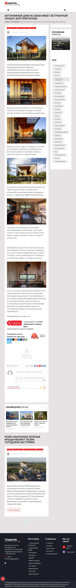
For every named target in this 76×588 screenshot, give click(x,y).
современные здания (61, 132)
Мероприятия (33, 568)
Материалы (33, 552)
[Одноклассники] (16, 339)
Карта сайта (50, 548)
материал (58, 129)
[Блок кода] (34, 378)
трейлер (57, 119)
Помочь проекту (42, 335)
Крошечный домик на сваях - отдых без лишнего (40, 423)
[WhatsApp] (26, 339)
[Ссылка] (37, 378)
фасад (57, 158)
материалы (58, 142)
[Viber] (24, 339)
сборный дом (59, 83)
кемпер (57, 116)
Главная (7, 22)
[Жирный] (16, 378)
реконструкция (59, 125)
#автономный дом (23, 28)
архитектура (58, 138)
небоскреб (58, 112)
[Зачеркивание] (24, 378)
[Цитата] (32, 378)
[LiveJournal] (21, 339)
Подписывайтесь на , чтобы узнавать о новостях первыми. (25, 325)
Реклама (49, 546)
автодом (57, 103)
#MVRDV (10, 449)
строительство (59, 90)
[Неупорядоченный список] (29, 378)
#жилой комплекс (29, 449)
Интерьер (32, 555)
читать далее (13, 510)
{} (39, 378)
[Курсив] (19, 378)
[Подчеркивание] (21, 378)
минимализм (58, 106)
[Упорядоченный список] (27, 378)
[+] (42, 378)
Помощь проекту (52, 554)
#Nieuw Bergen (18, 449)
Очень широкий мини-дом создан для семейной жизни (26, 423)
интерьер (58, 93)
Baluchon (57, 135)
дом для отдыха (59, 99)
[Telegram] (11, 342)
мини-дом (58, 69)
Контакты (49, 551)
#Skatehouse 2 (12, 28)
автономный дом (60, 145)
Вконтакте (71, 552)
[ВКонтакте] (8, 339)
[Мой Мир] (11, 339)
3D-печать (58, 122)
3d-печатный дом (60, 155)
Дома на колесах (34, 560)
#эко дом (32, 28)
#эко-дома (39, 449)
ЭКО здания (15, 22)
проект (57, 75)
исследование (59, 96)
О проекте (49, 543)
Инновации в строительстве (17, 582)
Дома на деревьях (35, 563)
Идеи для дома (33, 574)
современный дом (60, 161)
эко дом (57, 109)
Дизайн (31, 558)
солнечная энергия (60, 86)
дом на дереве (59, 148)
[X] (13, 339)
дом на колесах (59, 66)
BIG (56, 151)
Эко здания (32, 566)
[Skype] (8, 342)
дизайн (57, 72)
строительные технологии (59, 79)
